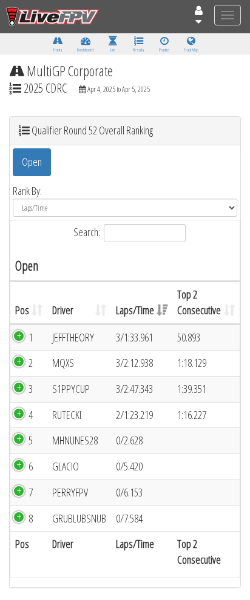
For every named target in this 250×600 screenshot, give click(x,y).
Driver (62, 310)
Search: (86, 232)
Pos (22, 310)
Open (32, 161)
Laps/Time (135, 310)
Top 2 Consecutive (199, 302)
